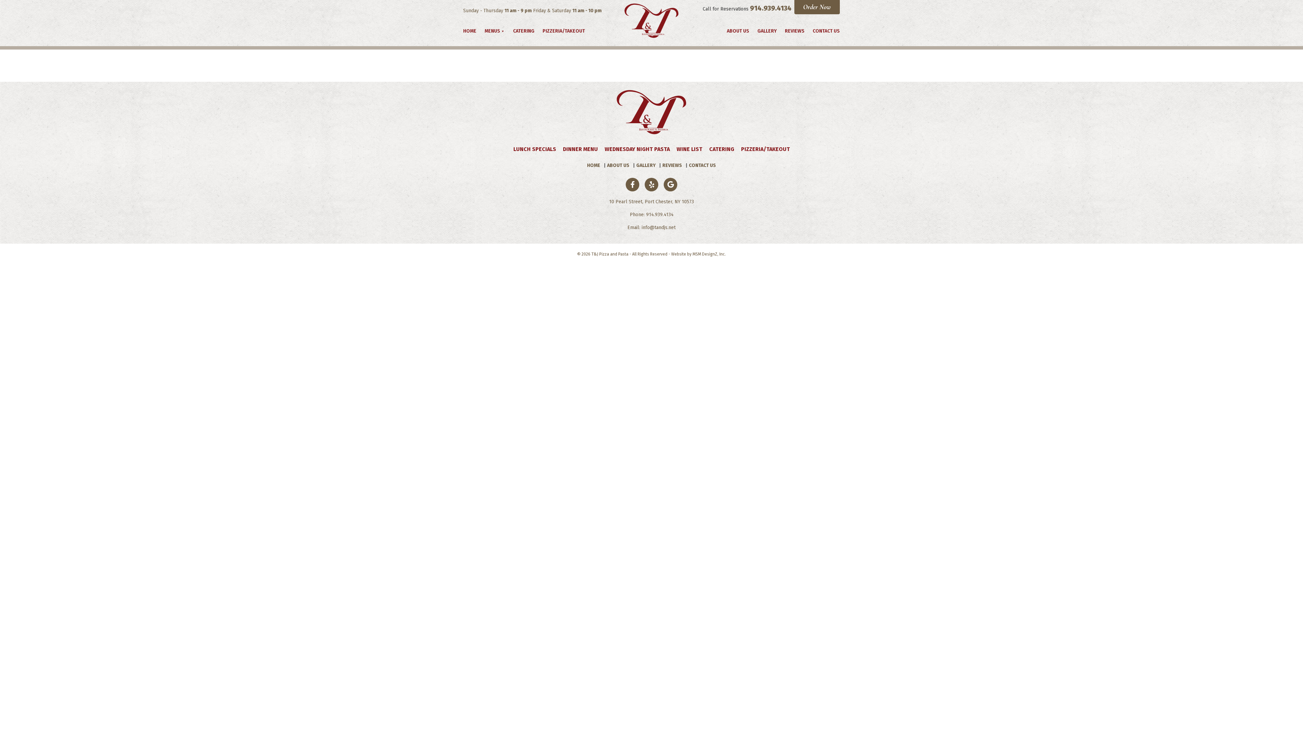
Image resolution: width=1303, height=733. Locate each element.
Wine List (689, 149)
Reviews (795, 31)
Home (469, 31)
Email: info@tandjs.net (651, 227)
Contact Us (826, 31)
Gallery (767, 31)
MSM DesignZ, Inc (709, 254)
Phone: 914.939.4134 (652, 215)
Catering (523, 31)
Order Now (817, 7)
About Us (738, 31)
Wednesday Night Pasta (637, 149)
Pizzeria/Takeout (564, 31)
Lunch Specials (534, 149)
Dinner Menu (580, 149)
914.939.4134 (771, 8)
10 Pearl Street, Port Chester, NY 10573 (651, 202)
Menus (492, 31)
